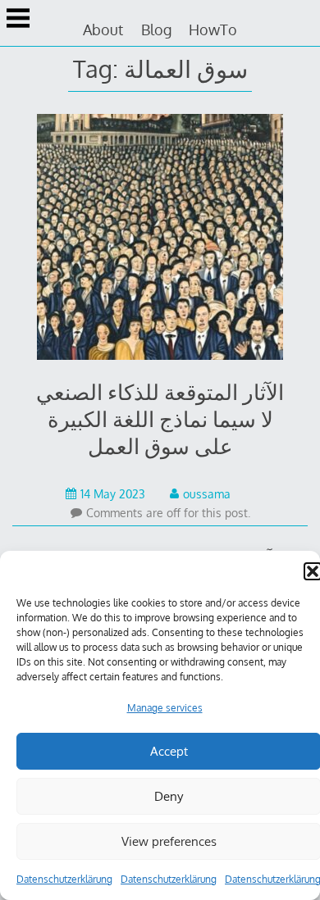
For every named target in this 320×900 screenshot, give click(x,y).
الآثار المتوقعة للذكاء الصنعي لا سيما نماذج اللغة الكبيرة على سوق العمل (160, 418)
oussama (207, 494)
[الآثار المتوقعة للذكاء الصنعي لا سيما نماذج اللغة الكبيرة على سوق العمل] (160, 240)
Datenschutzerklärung (64, 879)
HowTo (213, 29)
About (103, 29)
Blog (156, 29)
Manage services (165, 708)
